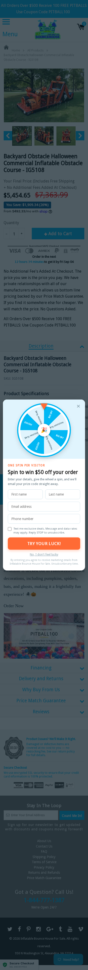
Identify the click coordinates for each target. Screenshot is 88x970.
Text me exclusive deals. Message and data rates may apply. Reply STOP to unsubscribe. (45, 530)
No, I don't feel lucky (44, 554)
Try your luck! (44, 543)
